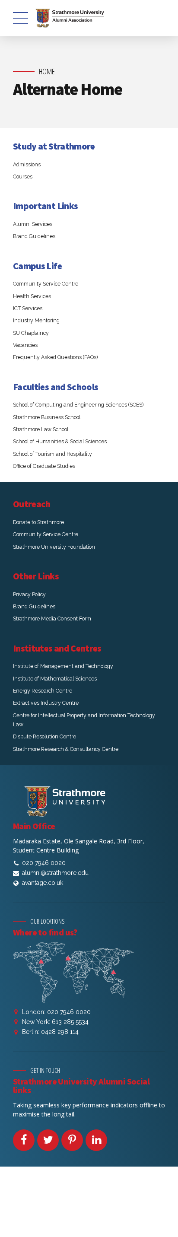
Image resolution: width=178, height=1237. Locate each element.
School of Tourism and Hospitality (52, 454)
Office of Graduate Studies (44, 466)
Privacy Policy (29, 594)
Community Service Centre (45, 283)
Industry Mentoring (36, 320)
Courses (22, 176)
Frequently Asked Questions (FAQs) (55, 357)
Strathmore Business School (46, 417)
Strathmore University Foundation (54, 547)
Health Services (32, 296)
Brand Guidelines (34, 236)
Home (47, 71)
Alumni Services (32, 224)
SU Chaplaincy (31, 333)
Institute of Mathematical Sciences (55, 678)
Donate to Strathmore (38, 522)
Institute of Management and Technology (63, 666)
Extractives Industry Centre (46, 703)
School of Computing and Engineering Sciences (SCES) (78, 404)
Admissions (27, 164)
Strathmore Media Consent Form (52, 618)
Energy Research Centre (42, 690)
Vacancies (25, 345)
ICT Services (27, 308)
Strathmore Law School (40, 429)
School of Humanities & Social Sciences (60, 441)
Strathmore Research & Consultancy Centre (65, 749)
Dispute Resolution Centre (44, 736)
